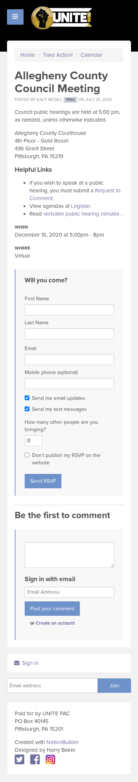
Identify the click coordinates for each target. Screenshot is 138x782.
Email (30, 348)
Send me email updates (58, 398)
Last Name (37, 323)
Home (27, 55)
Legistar (80, 206)
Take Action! (57, 55)
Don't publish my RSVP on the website (66, 459)
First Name (37, 299)
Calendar (91, 55)
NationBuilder (62, 742)
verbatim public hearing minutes (81, 213)
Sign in (29, 663)
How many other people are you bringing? (61, 426)
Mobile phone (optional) (51, 372)
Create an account (55, 623)
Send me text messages (59, 409)
